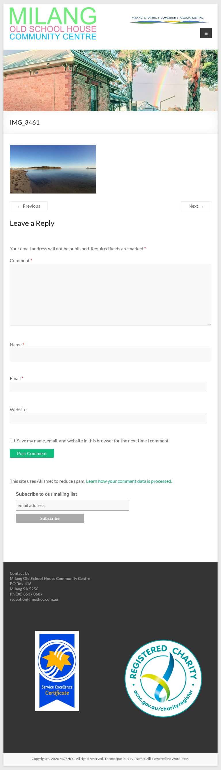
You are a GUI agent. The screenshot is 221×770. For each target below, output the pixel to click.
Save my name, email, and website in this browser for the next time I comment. (93, 440)
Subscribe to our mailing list (46, 494)
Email (16, 378)
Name (17, 344)
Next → (196, 206)
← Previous (28, 206)
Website (18, 409)
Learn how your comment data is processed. (129, 481)
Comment (21, 260)
